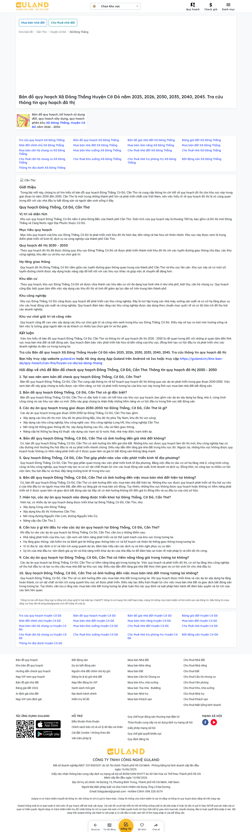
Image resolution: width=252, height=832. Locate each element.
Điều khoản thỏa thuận (85, 721)
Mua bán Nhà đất (138, 660)
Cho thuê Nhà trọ (193, 693)
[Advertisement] (126, 64)
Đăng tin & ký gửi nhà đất (87, 676)
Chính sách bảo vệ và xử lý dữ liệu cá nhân (97, 727)
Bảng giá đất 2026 (27, 688)
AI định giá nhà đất (27, 693)
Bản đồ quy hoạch (27, 660)
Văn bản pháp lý (81, 738)
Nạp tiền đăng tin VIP (84, 682)
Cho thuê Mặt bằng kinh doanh (202, 704)
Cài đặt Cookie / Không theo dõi (91, 732)
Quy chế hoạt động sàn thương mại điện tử (154, 716)
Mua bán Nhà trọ (138, 693)
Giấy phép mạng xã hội (141, 728)
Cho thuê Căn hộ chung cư (199, 676)
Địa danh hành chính (84, 693)
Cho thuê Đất (191, 671)
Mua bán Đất (135, 671)
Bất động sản (80, 660)
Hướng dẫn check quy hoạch (33, 671)
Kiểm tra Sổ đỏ (80, 699)
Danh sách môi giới (83, 688)
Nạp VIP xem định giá (29, 699)
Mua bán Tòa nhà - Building (144, 688)
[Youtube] (214, 722)
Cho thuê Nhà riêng (195, 665)
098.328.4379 (154, 791)
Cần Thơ (41, 32)
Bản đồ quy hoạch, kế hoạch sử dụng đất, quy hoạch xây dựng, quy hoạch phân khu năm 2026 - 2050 (58, 121)
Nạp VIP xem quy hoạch (30, 676)
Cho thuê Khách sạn (195, 699)
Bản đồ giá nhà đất (27, 682)
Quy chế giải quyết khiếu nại (144, 733)
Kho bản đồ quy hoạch (29, 665)
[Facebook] (205, 722)
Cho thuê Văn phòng (195, 682)
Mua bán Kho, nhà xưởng (143, 682)
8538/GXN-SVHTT (134, 773)
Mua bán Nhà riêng (139, 665)
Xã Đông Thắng (78, 32)
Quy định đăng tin (138, 739)
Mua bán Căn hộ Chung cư (144, 676)
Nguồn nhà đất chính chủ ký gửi (91, 671)
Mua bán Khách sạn (140, 699)
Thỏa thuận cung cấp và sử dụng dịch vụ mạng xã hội (160, 722)
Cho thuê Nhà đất (194, 660)
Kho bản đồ (26, 32)
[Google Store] (48, 734)
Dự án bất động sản (84, 665)
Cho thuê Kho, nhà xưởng (198, 688)
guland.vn (67, 359)
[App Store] (48, 724)
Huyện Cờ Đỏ (58, 32)
